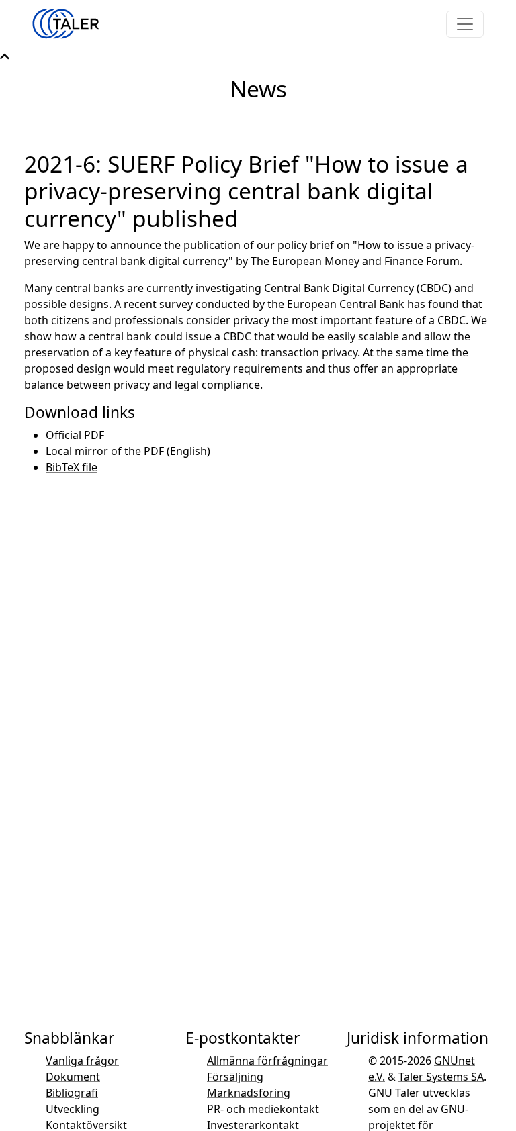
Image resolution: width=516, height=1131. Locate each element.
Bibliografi (72, 1092)
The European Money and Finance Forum (355, 261)
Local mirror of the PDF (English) (128, 451)
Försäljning (235, 1076)
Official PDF (75, 435)
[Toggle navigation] (465, 24)
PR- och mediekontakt (263, 1108)
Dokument (73, 1076)
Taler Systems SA (441, 1076)
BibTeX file (71, 467)
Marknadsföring (248, 1092)
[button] (4, 56)
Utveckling (72, 1108)
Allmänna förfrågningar (267, 1060)
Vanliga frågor (82, 1060)
